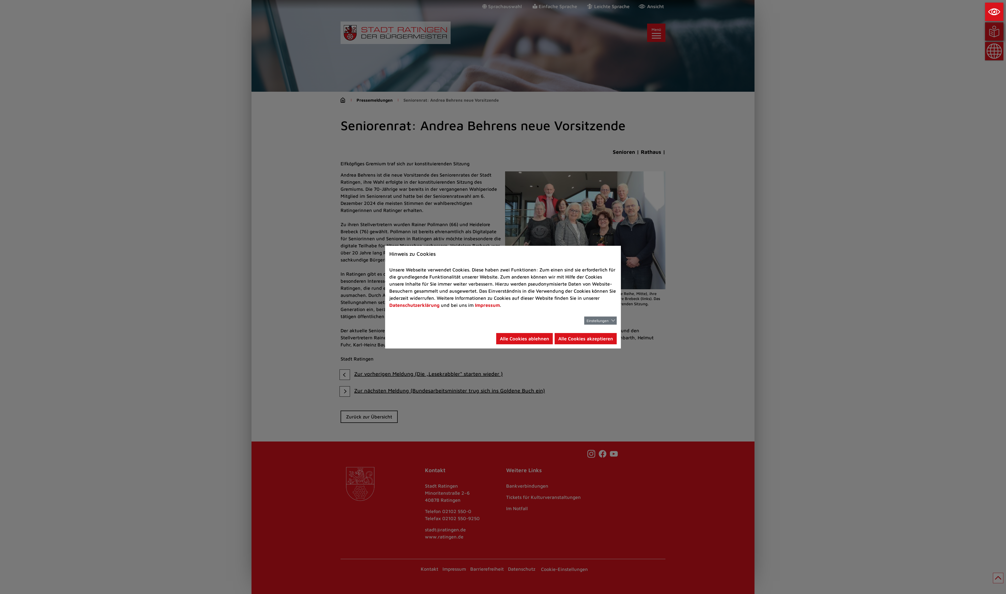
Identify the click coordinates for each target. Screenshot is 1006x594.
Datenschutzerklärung (414, 305)
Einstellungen (598, 320)
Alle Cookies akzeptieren (585, 338)
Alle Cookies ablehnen (524, 338)
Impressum (487, 305)
